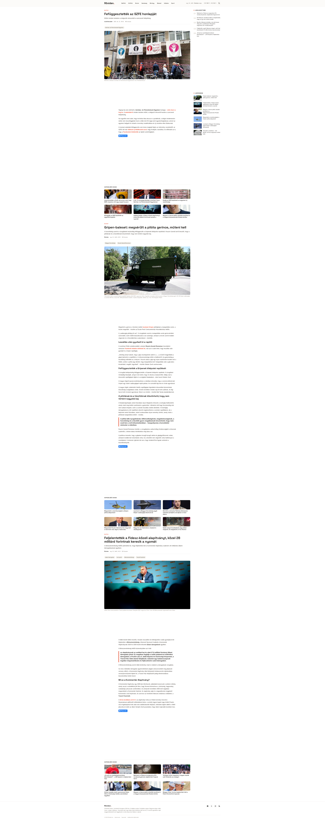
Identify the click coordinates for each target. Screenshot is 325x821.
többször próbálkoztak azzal (137, 129)
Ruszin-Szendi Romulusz (124, 243)
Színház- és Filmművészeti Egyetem (114, 27)
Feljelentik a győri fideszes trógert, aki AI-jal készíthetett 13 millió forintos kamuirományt (208, 29)
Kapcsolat (124, 817)
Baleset (159, 3)
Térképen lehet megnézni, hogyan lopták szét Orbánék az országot (176, 776)
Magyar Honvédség (110, 243)
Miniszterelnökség (129, 557)
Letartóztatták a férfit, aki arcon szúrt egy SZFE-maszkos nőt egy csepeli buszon (117, 201)
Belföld (123, 3)
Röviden (109, 3)
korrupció (119, 557)
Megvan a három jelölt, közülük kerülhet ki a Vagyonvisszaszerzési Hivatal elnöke (176, 216)
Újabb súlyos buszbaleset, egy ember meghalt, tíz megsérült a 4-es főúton (175, 528)
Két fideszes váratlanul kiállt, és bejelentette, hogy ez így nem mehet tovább (209, 18)
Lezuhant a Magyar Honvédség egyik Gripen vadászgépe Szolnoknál (211, 125)
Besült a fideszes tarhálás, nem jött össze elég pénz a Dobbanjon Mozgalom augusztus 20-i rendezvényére (208, 24)
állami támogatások (153, 644)
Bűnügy (152, 3)
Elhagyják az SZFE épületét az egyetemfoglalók (113, 216)
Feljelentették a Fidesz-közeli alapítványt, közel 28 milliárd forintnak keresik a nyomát (147, 217)
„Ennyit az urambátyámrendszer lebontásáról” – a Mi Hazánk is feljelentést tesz (208, 34)
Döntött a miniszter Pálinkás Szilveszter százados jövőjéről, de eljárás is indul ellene (175, 512)
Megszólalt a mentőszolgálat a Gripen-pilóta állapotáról (211, 118)
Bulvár (137, 3)
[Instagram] (215, 806)
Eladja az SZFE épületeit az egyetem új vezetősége (175, 201)
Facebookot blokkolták (130, 132)
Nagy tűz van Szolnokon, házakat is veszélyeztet (145, 528)
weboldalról (129, 112)
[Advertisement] (147, 95)
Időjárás (166, 3)
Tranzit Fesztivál (141, 557)
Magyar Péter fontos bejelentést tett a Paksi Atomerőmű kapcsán (175, 793)
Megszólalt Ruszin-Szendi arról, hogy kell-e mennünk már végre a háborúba (117, 528)
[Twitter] (211, 806)
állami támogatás (109, 557)
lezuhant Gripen (148, 327)
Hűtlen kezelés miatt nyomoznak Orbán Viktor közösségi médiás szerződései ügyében (116, 793)
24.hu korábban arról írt (128, 700)
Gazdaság (144, 3)
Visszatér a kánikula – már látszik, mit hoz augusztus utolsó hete (211, 132)
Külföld (130, 3)
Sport (173, 3)
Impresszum (117, 817)
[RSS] (219, 806)
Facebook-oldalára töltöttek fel (135, 348)
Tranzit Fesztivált (124, 696)
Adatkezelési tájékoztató (133, 817)
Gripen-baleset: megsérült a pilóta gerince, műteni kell (210, 96)
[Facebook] (207, 806)
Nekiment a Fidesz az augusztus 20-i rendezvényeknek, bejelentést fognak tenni (208, 13)
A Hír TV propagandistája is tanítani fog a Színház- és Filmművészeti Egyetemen (147, 201)
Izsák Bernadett (108, 21)
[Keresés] (219, 3)
